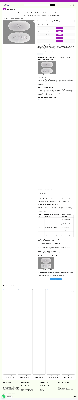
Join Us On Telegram (56, 279)
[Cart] (73, 5)
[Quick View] (9, 331)
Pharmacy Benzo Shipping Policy (27, 385)
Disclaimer (23, 386)
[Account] (70, 5)
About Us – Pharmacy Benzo (45, 385)
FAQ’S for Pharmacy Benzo (45, 386)
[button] (34, 21)
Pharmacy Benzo (35, 398)
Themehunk (46, 398)
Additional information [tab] (58, 54)
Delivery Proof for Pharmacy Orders (28, 390)
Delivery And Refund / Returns (27, 389)
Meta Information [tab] (48, 54)
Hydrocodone (40, 89)
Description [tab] (40, 54)
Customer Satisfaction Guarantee (27, 388)
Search (52, 5)
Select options (10, 373)
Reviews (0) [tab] (67, 54)
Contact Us (42, 390)
